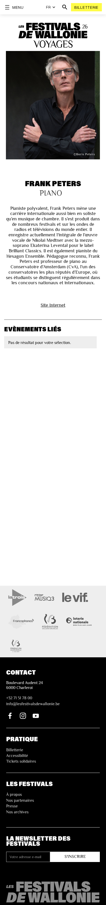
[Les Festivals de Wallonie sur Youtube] (36, 716)
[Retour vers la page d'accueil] (53, 892)
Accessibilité (17, 755)
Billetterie (86, 7)
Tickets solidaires (21, 761)
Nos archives (17, 812)
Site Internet (53, 305)
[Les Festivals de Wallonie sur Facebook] (10, 716)
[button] (51, 7)
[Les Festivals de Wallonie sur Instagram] (23, 716)
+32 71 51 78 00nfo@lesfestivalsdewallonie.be (33, 701)
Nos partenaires (20, 800)
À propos (14, 794)
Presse (12, 806)
